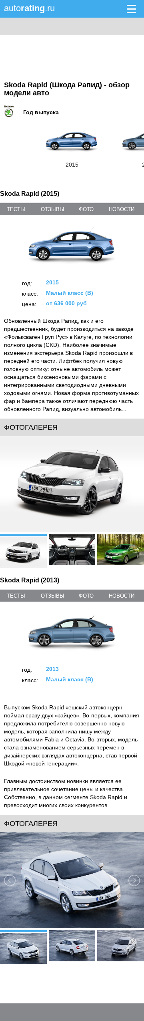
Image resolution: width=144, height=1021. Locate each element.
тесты (16, 209)
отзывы (52, 209)
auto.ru (29, 8)
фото (86, 209)
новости (121, 209)
